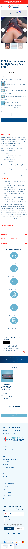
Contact (5, 499)
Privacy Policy (7, 492)
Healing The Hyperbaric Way (15, 546)
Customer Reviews (8, 467)
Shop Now (9, 11)
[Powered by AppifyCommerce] (24, 352)
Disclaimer (6, 489)
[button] (1, 6)
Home (3, 11)
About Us (5, 473)
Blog (4, 456)
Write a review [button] (14, 415)
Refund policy (7, 464)
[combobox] (6, 514)
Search (5, 446)
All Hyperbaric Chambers (10, 450)
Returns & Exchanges (9, 483)
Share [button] (4, 124)
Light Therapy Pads (18, 11)
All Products (6, 453)
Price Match (6, 477)
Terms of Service (8, 495)
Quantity (3, 111)
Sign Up (9, 528)
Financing (6, 480)
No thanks (19, 528)
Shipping (5, 486)
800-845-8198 (7, 427)
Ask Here (7, 342)
